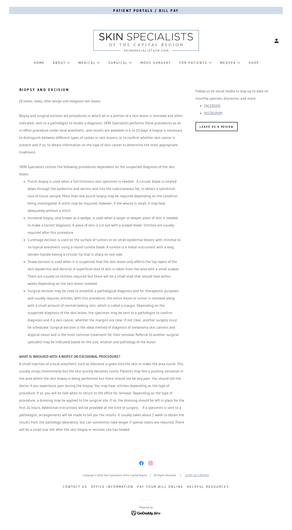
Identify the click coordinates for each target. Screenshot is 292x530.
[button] (276, 40)
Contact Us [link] (75, 487)
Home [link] (39, 63)
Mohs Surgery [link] (156, 63)
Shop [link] (254, 63)
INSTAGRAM (213, 113)
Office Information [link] (112, 487)
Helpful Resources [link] (208, 487)
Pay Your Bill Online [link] (160, 487)
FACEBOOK (212, 105)
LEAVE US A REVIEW (217, 126)
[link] (146, 40)
